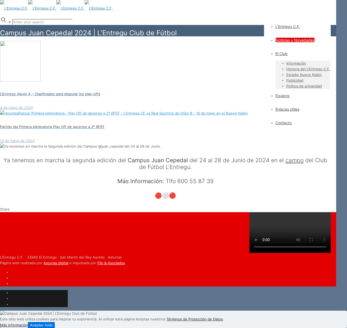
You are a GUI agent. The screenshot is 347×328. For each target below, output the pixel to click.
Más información (14, 325)
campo (294, 160)
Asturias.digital (55, 263)
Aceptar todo (41, 325)
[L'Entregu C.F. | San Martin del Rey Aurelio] (56, 8)
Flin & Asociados (111, 263)
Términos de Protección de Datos (194, 319)
